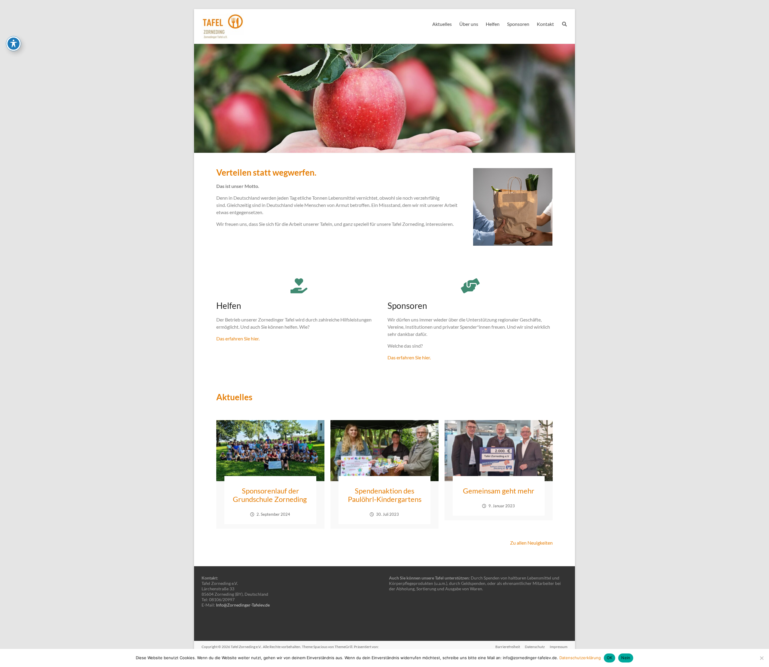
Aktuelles (442, 24)
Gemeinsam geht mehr (498, 490)
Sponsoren (518, 24)
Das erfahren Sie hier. (238, 338)
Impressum (558, 646)
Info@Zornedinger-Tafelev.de (243, 604)
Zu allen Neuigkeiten (531, 543)
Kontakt (545, 24)
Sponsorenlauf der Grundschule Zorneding (270, 494)
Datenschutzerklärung (580, 657)
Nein (625, 657)
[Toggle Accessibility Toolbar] (13, 43)
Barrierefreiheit (507, 646)
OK (609, 657)
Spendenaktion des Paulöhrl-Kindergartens (384, 494)
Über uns (468, 24)
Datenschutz (535, 646)
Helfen (493, 24)
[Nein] (761, 658)
